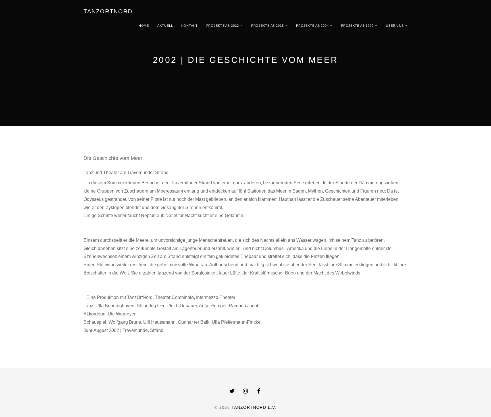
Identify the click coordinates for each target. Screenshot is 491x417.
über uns (395, 25)
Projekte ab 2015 (267, 25)
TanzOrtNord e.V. (254, 407)
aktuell (165, 25)
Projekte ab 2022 (222, 25)
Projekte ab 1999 (357, 25)
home (144, 25)
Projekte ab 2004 (312, 25)
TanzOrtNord (108, 11)
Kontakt (189, 25)
